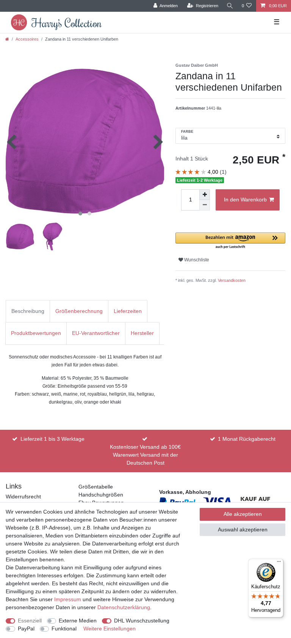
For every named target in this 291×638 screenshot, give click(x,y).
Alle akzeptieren (243, 514)
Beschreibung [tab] (27, 311)
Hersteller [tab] (142, 333)
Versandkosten (232, 280)
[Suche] (230, 6)
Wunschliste (196, 259)
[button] (230, 241)
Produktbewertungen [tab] (36, 333)
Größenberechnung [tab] (79, 311)
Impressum (67, 599)
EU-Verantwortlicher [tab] (96, 333)
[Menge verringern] (204, 205)
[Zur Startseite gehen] (7, 39)
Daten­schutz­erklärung (123, 607)
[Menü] (278, 563)
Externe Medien (78, 621)
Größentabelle (95, 487)
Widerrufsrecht (23, 496)
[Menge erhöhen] (204, 194)
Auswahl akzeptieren (243, 529)
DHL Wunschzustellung (141, 621)
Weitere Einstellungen (109, 628)
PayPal (26, 628)
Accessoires (27, 39)
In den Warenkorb (245, 199)
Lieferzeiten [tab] (128, 311)
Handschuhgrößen (100, 495)
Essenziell (30, 621)
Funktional (64, 628)
